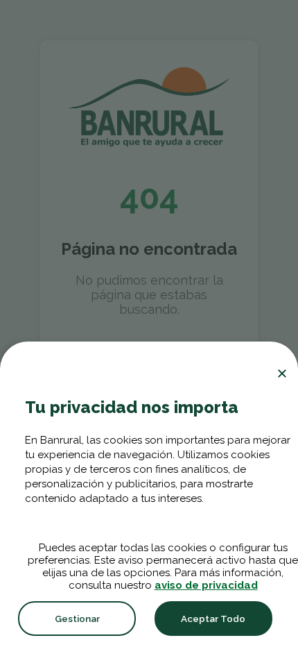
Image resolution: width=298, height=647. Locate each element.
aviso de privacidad (206, 585)
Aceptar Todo (213, 618)
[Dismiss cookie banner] (282, 373)
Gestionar (77, 618)
